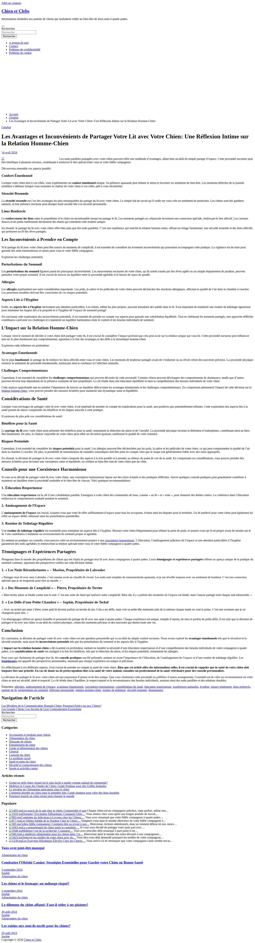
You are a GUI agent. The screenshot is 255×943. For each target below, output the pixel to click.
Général (6, 127)
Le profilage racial (19, 758)
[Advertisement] (127, 84)
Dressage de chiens (20, 741)
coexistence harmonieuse (119, 540)
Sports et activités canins (23, 768)
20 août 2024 (9, 933)
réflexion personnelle (61, 690)
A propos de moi (19, 42)
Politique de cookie (20, 52)
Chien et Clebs (15, 11)
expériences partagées (185, 686)
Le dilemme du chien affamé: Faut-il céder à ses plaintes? (44, 905)
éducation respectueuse (157, 686)
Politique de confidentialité (24, 49)
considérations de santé (129, 686)
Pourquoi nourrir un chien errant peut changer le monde (41, 796)
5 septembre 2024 (11, 869)
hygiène (204, 686)
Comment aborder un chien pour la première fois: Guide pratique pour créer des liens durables (64, 792)
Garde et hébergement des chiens (28, 748)
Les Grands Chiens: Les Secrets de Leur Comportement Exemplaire (41, 709)
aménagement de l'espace (40, 686)
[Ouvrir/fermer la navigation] (2, 26)
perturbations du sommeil (33, 690)
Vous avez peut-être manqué (22, 848)
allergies (19, 686)
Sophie (5, 873)
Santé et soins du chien (22, 761)
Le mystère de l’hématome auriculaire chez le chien (39, 789)
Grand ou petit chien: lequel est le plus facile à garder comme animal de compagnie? (58, 782)
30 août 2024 (9, 911)
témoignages (9, 661)
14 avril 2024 (9, 152)
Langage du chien (19, 755)
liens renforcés (241, 686)
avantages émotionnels (70, 686)
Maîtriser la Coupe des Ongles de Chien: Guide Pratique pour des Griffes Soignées (57, 786)
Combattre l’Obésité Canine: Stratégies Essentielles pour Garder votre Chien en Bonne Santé (72, 862)
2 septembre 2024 (11, 890)
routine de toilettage (114, 690)
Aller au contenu (11, 3)
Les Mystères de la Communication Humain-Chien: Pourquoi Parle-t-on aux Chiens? (51, 705)
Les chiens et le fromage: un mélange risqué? (35, 883)
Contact (13, 46)
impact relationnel (221, 686)
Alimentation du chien (22, 738)
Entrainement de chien (22, 744)
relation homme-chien (14, 390)
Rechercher (8, 28)
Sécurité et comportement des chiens (30, 765)
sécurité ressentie (137, 690)
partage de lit (9, 690)
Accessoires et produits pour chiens (29, 734)
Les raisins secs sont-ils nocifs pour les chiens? (36, 926)
